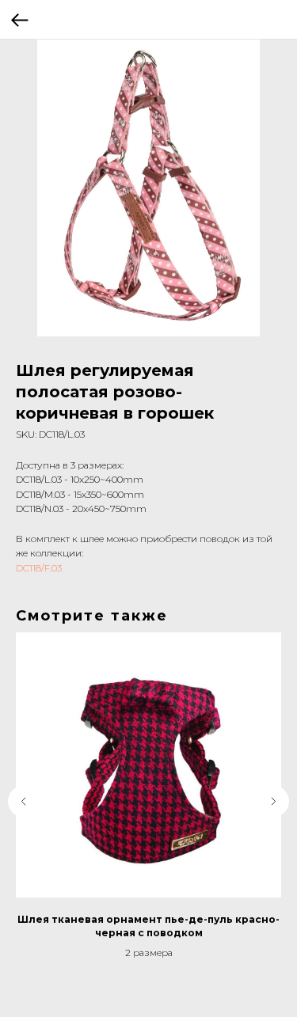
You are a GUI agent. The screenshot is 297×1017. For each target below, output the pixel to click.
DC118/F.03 (39, 568)
